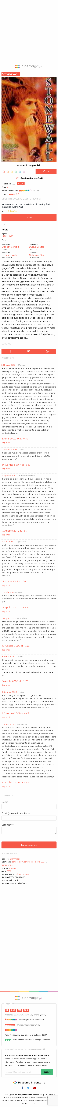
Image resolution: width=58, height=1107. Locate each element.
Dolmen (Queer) (22, 874)
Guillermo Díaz (36, 255)
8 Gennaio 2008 (9, 692)
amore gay (17, 862)
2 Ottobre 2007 (8, 724)
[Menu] (3, 66)
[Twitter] (28, 351)
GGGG (21, 184)
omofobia (28, 862)
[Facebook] (10, 351)
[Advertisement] (29, 30)
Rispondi (5, 442)
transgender (7, 865)
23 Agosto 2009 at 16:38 (15, 645)
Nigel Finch (7, 236)
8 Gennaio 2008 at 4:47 (15, 713)
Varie (29, 217)
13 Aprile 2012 (7, 592)
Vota (46, 171)
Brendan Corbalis (10, 247)
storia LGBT (40, 862)
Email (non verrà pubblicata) (15, 813)
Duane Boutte (36, 247)
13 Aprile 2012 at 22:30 (14, 607)
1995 (9, 871)
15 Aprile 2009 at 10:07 (14, 681)
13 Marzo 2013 (7, 541)
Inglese (12, 868)
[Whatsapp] (47, 351)
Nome (4, 802)
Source (4, 211)
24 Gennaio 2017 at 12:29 (15, 464)
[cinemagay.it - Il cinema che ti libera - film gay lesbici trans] (29, 997)
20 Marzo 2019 (8, 365)
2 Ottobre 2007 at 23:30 (15, 782)
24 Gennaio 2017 (9, 449)
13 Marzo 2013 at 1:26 (13, 581)
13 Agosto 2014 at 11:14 (14, 530)
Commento (7, 824)
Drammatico (16, 859)
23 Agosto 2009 (9, 618)
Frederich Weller (9, 255)
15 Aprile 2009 (8, 656)
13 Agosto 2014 (8, 475)
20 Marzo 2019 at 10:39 (14, 438)
